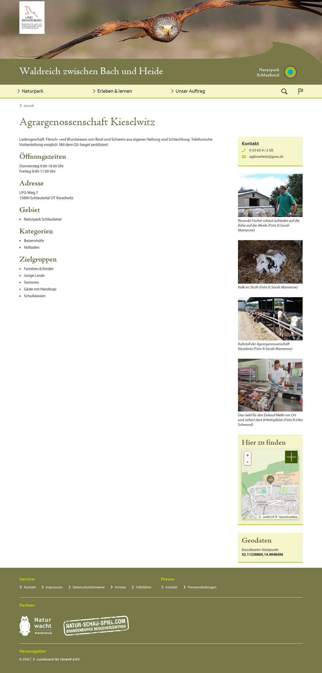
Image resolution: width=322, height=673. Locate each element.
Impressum (54, 587)
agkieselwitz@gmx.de (266, 156)
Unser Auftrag (190, 91)
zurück (29, 105)
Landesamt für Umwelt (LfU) (58, 659)
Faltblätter (143, 587)
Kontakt (30, 587)
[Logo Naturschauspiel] (96, 626)
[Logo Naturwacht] (35, 626)
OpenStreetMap (288, 517)
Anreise (120, 587)
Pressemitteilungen (202, 587)
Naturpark (32, 91)
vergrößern (291, 457)
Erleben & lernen (114, 91)
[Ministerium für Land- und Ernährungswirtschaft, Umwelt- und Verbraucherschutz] (32, 17)
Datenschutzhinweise (89, 587)
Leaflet (267, 517)
